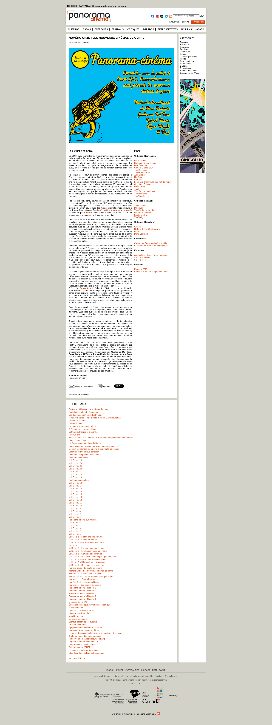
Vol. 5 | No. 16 (75, 488)
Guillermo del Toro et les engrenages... (152, 246)
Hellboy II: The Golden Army (147, 229)
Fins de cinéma (76, 607)
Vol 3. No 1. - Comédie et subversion (85, 554)
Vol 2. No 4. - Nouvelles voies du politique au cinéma (93, 556)
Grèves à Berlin (76, 423)
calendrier (149, 676)
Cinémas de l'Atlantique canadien (84, 452)
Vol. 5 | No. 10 (75, 505)
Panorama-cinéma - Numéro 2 (82, 596)
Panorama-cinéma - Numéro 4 (82, 590)
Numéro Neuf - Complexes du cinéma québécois (91, 576)
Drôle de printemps (77, 624)
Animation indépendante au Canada (85, 454)
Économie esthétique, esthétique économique (89, 605)
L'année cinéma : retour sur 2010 (84, 630)
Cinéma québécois (188, 56)
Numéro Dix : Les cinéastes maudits (85, 573)
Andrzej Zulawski (142, 257)
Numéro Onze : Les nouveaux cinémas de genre (91, 571)
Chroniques (185, 52)
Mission (110, 670)
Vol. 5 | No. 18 (75, 483)
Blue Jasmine (140, 165)
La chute (73, 545)
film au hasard (171, 676)
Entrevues (101, 29)
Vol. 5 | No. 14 (75, 494)
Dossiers (184, 42)
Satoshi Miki (140, 260)
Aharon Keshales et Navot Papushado (151, 255)
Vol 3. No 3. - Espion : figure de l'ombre (87, 548)
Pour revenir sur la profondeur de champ (87, 639)
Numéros (73, 29)
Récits (183, 59)
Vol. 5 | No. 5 (75, 522)
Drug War (138, 208)
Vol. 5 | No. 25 (75, 463)
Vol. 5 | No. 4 (75, 525)
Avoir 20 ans (74, 435)
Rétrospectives (168, 29)
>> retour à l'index (77, 658)
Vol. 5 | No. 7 (75, 514)
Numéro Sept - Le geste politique (84, 582)
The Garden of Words (144, 210)
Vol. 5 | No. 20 (75, 474)
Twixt (136, 189)
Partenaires (132, 670)
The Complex (140, 205)
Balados (148, 29)
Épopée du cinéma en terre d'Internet (85, 627)
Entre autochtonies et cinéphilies (84, 432)
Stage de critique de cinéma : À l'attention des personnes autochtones (101, 437)
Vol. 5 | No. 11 (75, 503)
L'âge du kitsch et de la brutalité (83, 641)
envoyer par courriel (84, 386)
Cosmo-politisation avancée (81, 610)
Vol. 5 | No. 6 (75, 517)
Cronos (137, 227)
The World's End (141, 196)
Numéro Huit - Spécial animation (83, 579)
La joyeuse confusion (78, 619)
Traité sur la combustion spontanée (85, 636)
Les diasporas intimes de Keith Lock (85, 415)
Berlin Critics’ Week (78, 440)
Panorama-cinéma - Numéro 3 (82, 593)
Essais (87, 29)
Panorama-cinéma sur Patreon (82, 520)
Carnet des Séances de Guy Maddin (150, 243)
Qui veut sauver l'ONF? (79, 647)
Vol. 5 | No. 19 (75, 477)
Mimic (137, 231)
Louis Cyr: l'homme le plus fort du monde (153, 182)
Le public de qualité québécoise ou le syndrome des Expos (95, 633)
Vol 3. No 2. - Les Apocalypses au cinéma (88, 551)
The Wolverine (140, 194)
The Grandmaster (142, 172)
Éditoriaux (184, 44)
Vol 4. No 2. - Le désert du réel (83, 539)
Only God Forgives (142, 184)
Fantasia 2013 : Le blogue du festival (151, 271)
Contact (145, 670)
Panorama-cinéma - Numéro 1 (82, 599)
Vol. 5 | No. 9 (75, 508)
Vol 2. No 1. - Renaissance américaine (86, 565)
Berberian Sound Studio (145, 163)
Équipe (119, 670)
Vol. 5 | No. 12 (75, 500)
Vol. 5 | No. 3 (75, 528)
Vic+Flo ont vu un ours (144, 191)
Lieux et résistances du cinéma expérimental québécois (94, 449)
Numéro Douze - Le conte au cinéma (85, 568)
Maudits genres (76, 616)
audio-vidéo (138, 676)
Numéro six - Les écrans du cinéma (85, 585)
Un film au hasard (192, 29)
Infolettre (174, 22)
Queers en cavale (77, 420)
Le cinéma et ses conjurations (82, 426)
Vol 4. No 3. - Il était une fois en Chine (86, 537)
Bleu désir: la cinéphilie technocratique (86, 653)
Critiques (133, 29)
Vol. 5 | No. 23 (75, 469)
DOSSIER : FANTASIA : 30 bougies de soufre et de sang (97, 6)
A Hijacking (139, 175)
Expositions (185, 68)
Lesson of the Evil (142, 212)
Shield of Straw (141, 215)
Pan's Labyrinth (141, 234)
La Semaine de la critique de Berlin (85, 443)
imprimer (106, 386)
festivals (127, 676)
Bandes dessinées (188, 70)
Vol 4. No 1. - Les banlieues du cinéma (86, 542)
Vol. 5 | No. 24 (75, 466)
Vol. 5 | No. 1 (75, 534)
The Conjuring (140, 170)
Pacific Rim (139, 186)
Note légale (158, 670)
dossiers (107, 676)
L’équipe (185, 22)
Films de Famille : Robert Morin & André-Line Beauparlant (95, 418)
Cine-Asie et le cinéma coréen (82, 644)
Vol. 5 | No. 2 (75, 531)
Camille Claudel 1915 (143, 168)
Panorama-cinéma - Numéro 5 (82, 588)
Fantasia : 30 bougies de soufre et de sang (88, 409)
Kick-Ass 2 (139, 179)
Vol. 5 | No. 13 (75, 497)
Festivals (118, 29)
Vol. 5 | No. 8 (75, 511)
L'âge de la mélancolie (79, 613)
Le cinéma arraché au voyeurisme (84, 650)
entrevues (117, 676)
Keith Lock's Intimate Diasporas (83, 412)
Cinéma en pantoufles (79, 480)
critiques (98, 676)
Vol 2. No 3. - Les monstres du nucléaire (87, 559)
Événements (186, 63)
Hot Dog (138, 177)
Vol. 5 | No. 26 (75, 460)
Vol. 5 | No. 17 (75, 486)
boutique (159, 676)
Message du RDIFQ (78, 602)
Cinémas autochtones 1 (79, 457)
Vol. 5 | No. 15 (75, 491)
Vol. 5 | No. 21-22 (77, 471)
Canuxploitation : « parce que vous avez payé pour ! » (93, 446)
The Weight (139, 217)
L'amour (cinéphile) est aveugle (83, 622)
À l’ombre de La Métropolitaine (82, 429)
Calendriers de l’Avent (190, 73)
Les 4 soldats (140, 160)
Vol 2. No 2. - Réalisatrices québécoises (87, 562)
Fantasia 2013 (140, 269)
